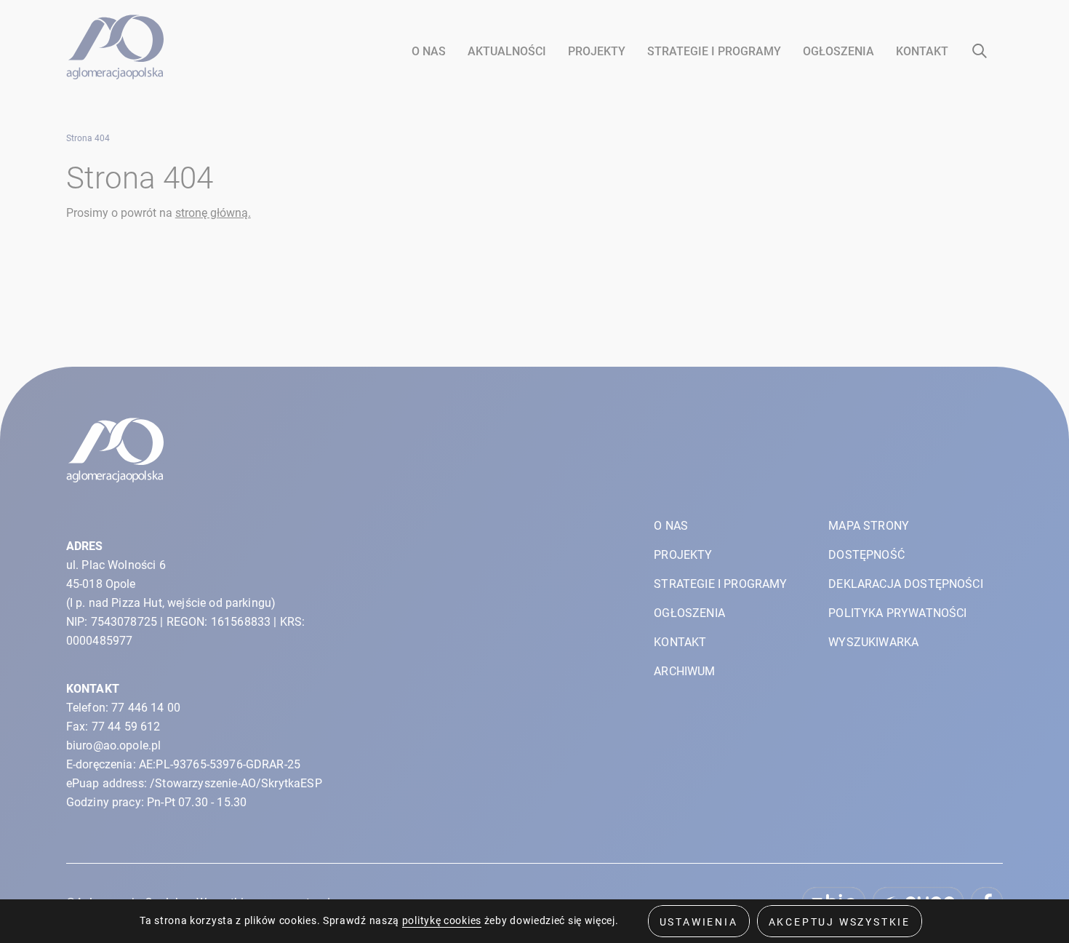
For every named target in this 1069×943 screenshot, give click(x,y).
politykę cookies (441, 920)
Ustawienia (699, 922)
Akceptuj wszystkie (839, 922)
